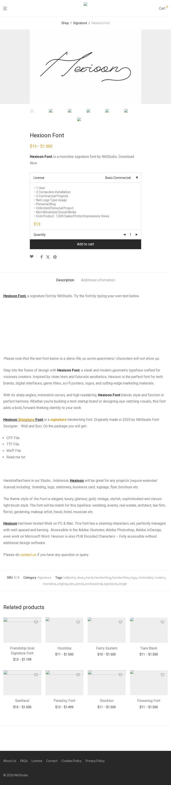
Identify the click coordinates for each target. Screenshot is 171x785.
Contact (51, 761)
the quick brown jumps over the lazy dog (76, 319)
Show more (22, 659)
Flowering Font (148, 701)
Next (167, 66)
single (123, 584)
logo (134, 577)
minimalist (145, 577)
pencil (79, 584)
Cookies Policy (71, 761)
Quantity (40, 234)
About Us (9, 761)
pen (71, 584)
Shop (65, 23)
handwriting (102, 577)
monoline (49, 584)
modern (159, 577)
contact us (28, 555)
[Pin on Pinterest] (55, 257)
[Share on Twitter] (48, 257)
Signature (80, 23)
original (62, 584)
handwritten (120, 577)
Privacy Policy (95, 761)
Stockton (107, 701)
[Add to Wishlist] (33, 257)
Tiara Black (148, 648)
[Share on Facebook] (41, 257)
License (39, 178)
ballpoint (69, 577)
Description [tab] (65, 280)
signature (58, 420)
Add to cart (85, 244)
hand (89, 577)
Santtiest (22, 701)
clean (80, 577)
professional (94, 584)
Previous (4, 66)
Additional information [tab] (98, 280)
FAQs (24, 761)
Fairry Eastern (106, 648)
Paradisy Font (64, 701)
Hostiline (64, 648)
